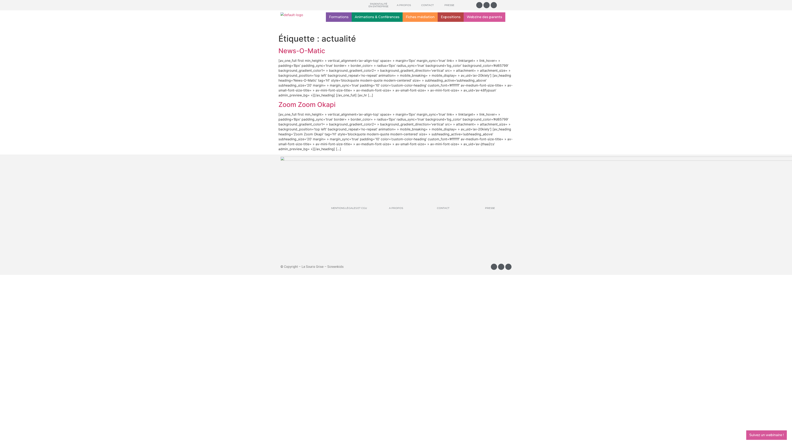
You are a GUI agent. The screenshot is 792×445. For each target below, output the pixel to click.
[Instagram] (479, 5)
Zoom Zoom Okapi (307, 105)
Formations (339, 17)
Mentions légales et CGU (349, 208)
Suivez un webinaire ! (766, 435)
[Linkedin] (494, 5)
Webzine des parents (484, 17)
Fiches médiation (420, 17)
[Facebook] (486, 5)
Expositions (451, 17)
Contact (427, 5)
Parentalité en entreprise (379, 5)
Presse (449, 5)
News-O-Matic (301, 51)
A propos (404, 5)
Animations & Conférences (377, 17)
